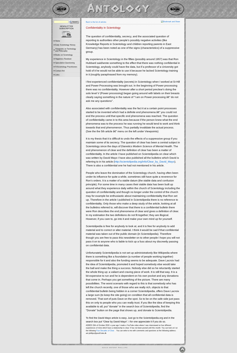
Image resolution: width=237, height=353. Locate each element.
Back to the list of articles (96, 22)
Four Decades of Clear (105, 331)
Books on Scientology (64, 55)
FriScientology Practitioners (66, 67)
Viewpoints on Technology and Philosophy (65, 50)
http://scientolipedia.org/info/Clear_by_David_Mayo (144, 161)
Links (57, 75)
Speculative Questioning (65, 63)
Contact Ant (60, 71)
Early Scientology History (65, 45)
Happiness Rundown (63, 59)
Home (57, 41)
